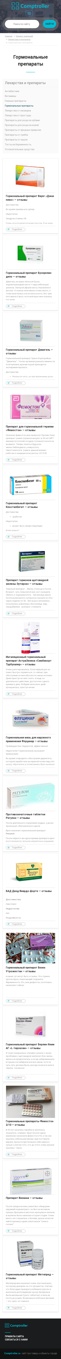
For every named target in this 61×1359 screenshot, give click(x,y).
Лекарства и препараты (25, 83)
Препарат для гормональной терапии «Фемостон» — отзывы (30, 426)
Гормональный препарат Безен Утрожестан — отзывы (30, 967)
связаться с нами (16, 1339)
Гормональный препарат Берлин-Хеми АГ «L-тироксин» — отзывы (30, 1044)
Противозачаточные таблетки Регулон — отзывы (30, 814)
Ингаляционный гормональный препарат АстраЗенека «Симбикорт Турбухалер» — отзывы (30, 658)
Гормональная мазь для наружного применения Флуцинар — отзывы (30, 737)
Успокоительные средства (19, 149)
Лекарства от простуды (18, 115)
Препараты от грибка (16, 135)
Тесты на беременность (18, 144)
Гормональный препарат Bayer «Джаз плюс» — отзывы (30, 195)
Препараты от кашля (16, 139)
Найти (49, 24)
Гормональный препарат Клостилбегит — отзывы (30, 503)
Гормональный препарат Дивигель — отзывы (30, 349)
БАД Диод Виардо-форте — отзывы (30, 890)
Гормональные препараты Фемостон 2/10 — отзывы (30, 1121)
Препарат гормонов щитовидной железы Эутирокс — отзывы (30, 579)
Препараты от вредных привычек (23, 130)
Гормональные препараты (19, 105)
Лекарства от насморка (18, 110)
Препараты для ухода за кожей (22, 125)
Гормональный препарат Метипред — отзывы (30, 1274)
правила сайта (14, 1336)
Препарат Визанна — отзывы (30, 1197)
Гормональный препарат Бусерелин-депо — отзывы (30, 272)
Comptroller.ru (12, 1353)
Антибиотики (12, 91)
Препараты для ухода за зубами (22, 120)
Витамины (10, 96)
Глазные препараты (15, 101)
